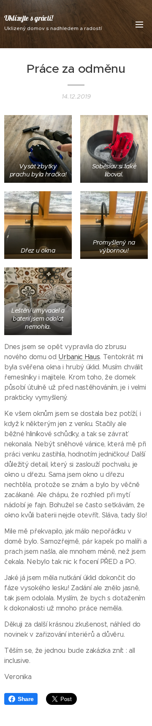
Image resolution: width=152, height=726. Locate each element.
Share (25, 699)
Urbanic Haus (79, 357)
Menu (139, 24)
